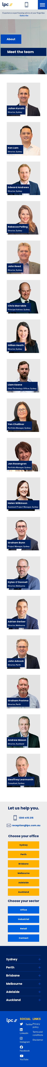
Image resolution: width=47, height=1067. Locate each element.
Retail (23, 928)
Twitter (29, 1024)
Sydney (23, 844)
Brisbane (23, 863)
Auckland (23, 892)
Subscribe (24, 15)
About (11, 39)
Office (23, 909)
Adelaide (23, 882)
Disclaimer (38, 1040)
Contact (23, 938)
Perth (23, 854)
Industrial (23, 919)
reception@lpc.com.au (26, 825)
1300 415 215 (26, 817)
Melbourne (24, 873)
